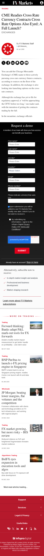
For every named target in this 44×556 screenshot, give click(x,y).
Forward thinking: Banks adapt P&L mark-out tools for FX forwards (15, 331)
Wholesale (6, 389)
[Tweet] (4, 63)
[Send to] (22, 63)
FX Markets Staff (26, 43)
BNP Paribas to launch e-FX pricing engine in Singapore (15, 363)
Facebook (26, 528)
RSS (35, 528)
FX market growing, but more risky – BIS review (15, 432)
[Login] (41, 2)
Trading (5, 9)
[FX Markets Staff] (8, 49)
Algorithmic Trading (9, 455)
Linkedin (17, 528)
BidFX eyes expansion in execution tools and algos (14, 464)
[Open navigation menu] (2, 2)
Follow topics (8, 528)
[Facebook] (8, 63)
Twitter (13, 528)
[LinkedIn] (13, 63)
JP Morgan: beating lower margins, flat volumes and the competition (14, 398)
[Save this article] (17, 63)
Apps (30, 528)
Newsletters (22, 528)
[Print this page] (26, 63)
